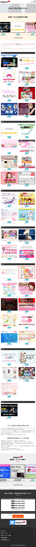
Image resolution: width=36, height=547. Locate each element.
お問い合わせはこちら (18, 516)
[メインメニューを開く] (35, 2)
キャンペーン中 (6, 46)
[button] (34, 30)
